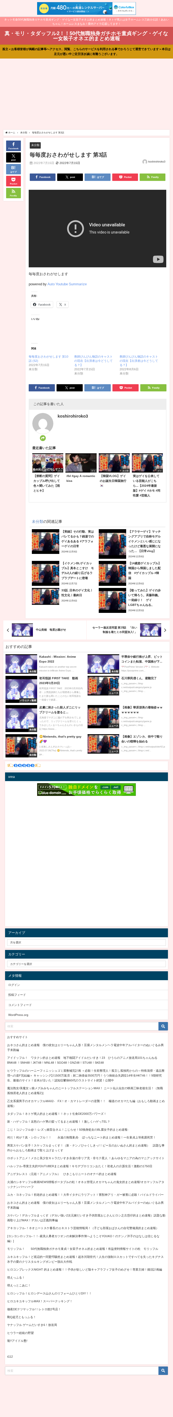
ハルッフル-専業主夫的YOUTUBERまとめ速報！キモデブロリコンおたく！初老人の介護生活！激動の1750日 (79, 1166)
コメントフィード (20, 1004)
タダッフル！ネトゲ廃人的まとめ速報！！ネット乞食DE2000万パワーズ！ (57, 1113)
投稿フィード (17, 994)
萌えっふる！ (16, 1277)
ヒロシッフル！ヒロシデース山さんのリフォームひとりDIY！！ (49, 1293)
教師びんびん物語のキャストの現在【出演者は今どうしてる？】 (93, 360)
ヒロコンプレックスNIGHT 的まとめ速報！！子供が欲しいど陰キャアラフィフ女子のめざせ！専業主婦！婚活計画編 (84, 1269)
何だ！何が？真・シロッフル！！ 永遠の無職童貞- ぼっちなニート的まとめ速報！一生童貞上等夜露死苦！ (81, 1137)
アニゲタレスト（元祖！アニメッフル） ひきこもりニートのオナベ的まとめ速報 (61, 1173)
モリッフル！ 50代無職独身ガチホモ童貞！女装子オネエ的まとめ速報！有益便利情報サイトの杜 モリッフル (82, 1248)
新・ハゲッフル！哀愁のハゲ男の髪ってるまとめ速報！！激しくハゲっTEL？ (58, 1121)
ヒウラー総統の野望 (20, 1332)
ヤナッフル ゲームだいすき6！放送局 (32, 1324)
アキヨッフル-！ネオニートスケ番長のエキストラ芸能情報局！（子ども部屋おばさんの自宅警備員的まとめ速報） (83, 1228)
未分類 (35, 145)
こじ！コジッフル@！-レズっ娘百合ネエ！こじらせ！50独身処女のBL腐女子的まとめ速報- (67, 1129)
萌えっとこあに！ (19, 1285)
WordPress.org (18, 1014)
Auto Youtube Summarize (67, 284)
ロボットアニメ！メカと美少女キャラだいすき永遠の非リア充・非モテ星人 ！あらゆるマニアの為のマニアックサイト (86, 1158)
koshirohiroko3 (156, 161)
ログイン (14, 984)
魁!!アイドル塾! (17, 1340)
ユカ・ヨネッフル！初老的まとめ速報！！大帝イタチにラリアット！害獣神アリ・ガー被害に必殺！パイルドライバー (85, 1194)
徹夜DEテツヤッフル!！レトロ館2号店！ (34, 1309)
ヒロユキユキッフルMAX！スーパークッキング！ (40, 1301)
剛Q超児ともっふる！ (21, 1317)
